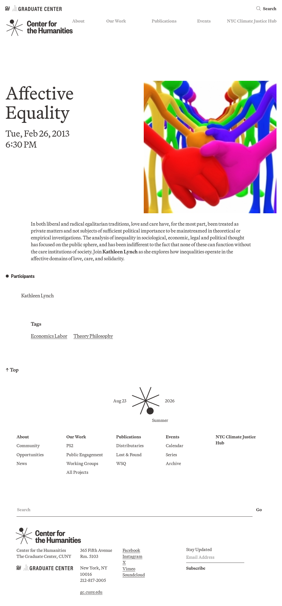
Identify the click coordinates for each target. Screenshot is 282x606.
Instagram (132, 556)
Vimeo (129, 568)
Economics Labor (49, 336)
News (77, 45)
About (78, 21)
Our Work (116, 21)
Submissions (209, 53)
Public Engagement (124, 45)
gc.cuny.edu (91, 592)
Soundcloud (134, 574)
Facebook (131, 550)
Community (83, 29)
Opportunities (85, 37)
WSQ (157, 45)
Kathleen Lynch (37, 295)
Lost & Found (164, 37)
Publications (164, 21)
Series (202, 37)
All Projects (117, 61)
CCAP (112, 37)
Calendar (206, 29)
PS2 (109, 29)
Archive (204, 45)
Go (259, 509)
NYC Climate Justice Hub (251, 21)
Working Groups (122, 53)
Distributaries (165, 29)
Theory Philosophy (93, 336)
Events (204, 21)
